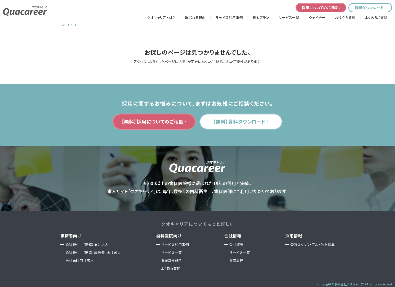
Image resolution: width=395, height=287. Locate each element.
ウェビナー (317, 17)
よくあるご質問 (376, 17)
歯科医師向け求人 (79, 260)
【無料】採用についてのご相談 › (154, 121)
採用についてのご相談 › (321, 7)
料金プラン (261, 17)
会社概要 (236, 244)
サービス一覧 (289, 17)
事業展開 (236, 260)
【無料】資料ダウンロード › (241, 121)
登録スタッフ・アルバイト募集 (312, 244)
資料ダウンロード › (370, 7)
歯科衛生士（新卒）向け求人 (86, 244)
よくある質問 (170, 268)
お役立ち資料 (345, 17)
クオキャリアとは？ (161, 17)
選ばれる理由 (195, 17)
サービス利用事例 (229, 17)
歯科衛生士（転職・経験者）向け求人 (93, 252)
